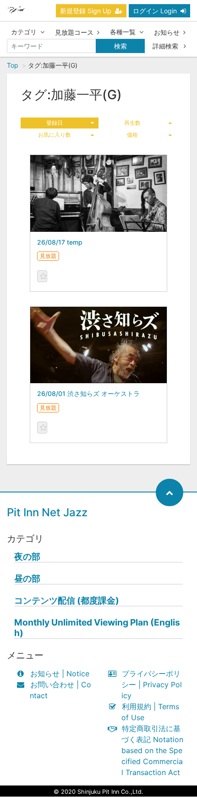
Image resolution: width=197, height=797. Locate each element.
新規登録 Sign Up (85, 11)
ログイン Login (155, 11)
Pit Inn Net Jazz (47, 512)
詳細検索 (166, 46)
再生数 (132, 122)
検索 (120, 46)
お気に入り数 (54, 134)
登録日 (54, 122)
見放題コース (74, 32)
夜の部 (27, 556)
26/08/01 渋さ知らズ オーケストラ (88, 393)
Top (12, 65)
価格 (132, 134)
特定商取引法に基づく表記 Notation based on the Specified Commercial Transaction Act (152, 750)
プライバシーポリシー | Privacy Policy (151, 684)
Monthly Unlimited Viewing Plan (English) (97, 627)
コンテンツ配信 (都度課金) (66, 600)
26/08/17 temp (59, 242)
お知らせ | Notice (59, 673)
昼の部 (27, 578)
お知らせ (167, 32)
